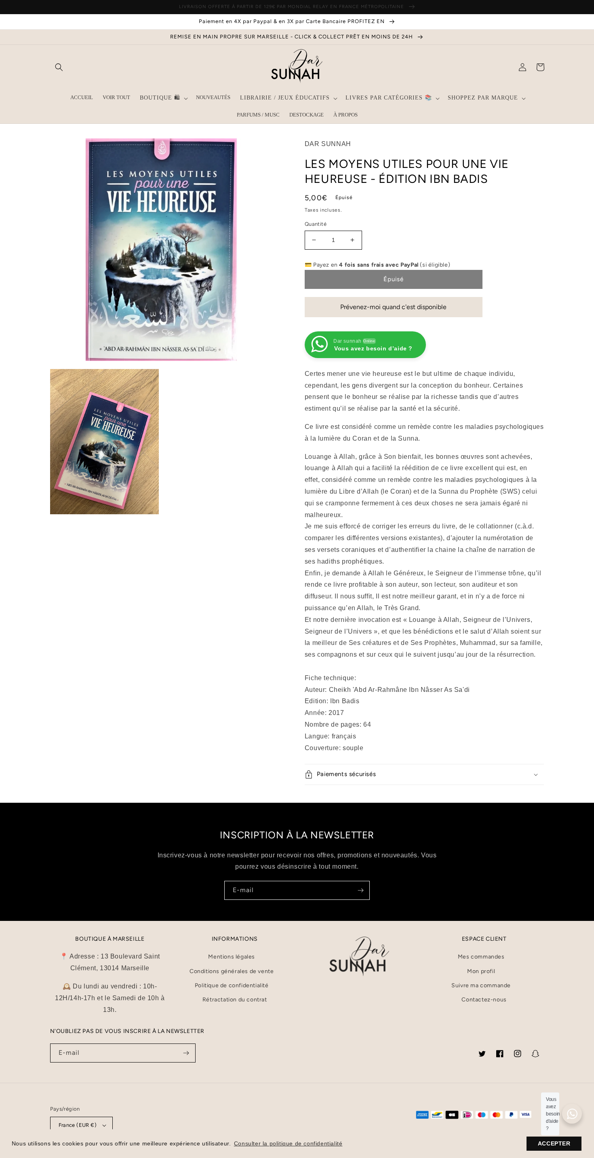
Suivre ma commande (481, 985)
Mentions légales (231, 956)
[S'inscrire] (360, 890)
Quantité (315, 224)
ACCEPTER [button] (554, 1143)
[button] (59, 67)
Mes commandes (481, 956)
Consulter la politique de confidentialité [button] (288, 1143)
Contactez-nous (483, 999)
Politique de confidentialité (232, 985)
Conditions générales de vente (232, 971)
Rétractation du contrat (234, 999)
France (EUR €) (78, 1125)
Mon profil (481, 971)
